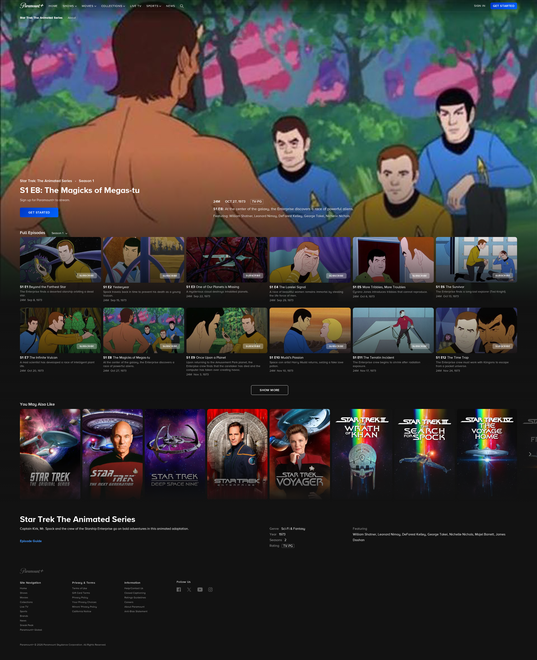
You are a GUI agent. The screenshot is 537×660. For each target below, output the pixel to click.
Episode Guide (31, 541)
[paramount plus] (32, 6)
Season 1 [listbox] (57, 233)
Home (53, 6)
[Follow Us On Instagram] (210, 589)
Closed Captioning (135, 593)
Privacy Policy (80, 597)
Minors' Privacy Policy (84, 607)
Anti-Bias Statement (135, 611)
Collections (26, 602)
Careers (128, 602)
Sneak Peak (26, 625)
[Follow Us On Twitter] (189, 589)
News (170, 6)
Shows (23, 593)
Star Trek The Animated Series (41, 17)
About (72, 17)
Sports (23, 611)
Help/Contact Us (133, 588)
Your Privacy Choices (84, 602)
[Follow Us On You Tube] (200, 589)
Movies (24, 597)
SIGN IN (479, 5)
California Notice (81, 611)
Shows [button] (69, 6)
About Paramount (134, 607)
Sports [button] (152, 6)
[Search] (182, 6)
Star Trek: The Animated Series (46, 181)
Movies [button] (88, 6)
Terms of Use (79, 588)
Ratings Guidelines (135, 597)
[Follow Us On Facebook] (179, 589)
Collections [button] (112, 6)
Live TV (135, 6)
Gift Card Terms (81, 593)
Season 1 (86, 181)
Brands (24, 616)
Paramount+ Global (31, 630)
